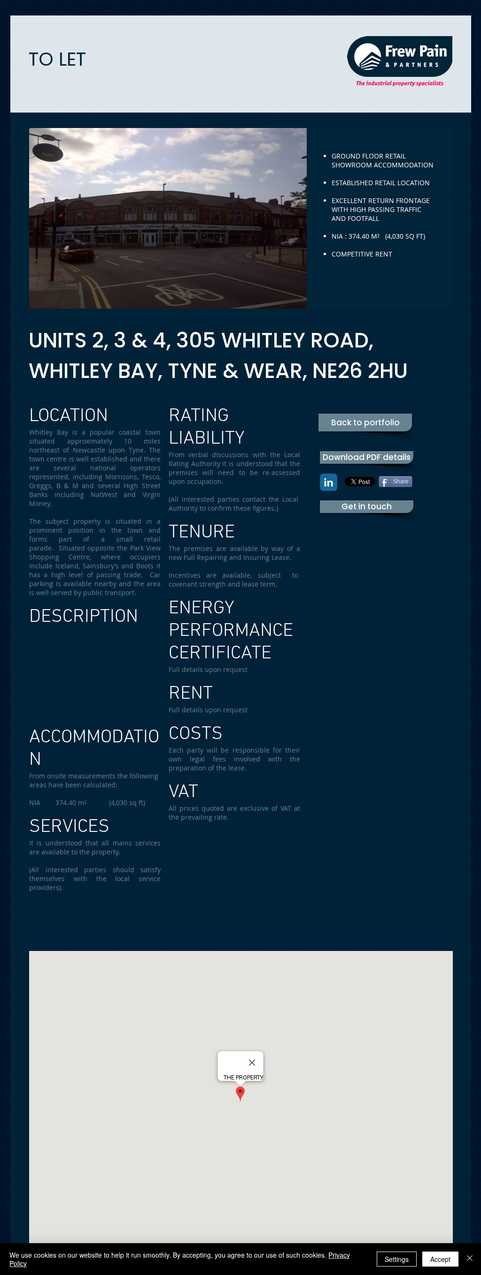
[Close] (469, 1259)
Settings (397, 1259)
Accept (440, 1259)
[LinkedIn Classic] (328, 482)
